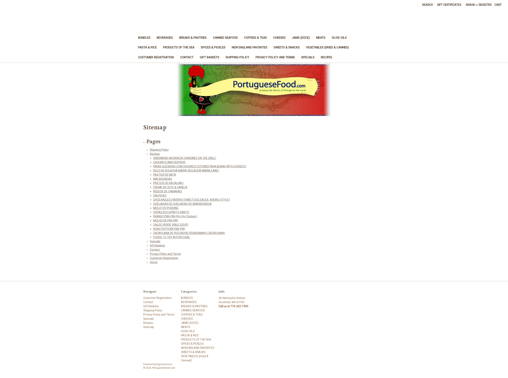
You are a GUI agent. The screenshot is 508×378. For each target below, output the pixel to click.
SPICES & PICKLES (213, 47)
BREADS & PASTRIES (193, 37)
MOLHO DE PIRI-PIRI (165, 220)
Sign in (470, 4)
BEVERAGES (165, 37)
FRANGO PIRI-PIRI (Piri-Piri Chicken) (175, 216)
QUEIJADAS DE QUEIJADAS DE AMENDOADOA (182, 203)
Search (427, 4)
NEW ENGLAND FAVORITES (249, 47)
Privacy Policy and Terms (275, 57)
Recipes (326, 57)
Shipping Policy (237, 57)
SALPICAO (159, 195)
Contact (186, 57)
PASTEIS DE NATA (164, 174)
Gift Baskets (209, 57)
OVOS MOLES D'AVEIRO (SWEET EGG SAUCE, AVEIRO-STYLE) (191, 199)
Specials (308, 57)
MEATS (320, 37)
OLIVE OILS (339, 37)
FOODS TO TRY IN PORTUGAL (171, 237)
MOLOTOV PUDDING (165, 208)
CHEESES (279, 37)
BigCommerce (164, 364)
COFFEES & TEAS (255, 37)
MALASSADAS (162, 178)
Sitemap (148, 327)
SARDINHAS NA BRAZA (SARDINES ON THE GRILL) (184, 158)
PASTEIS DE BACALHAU (168, 183)
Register (485, 4)
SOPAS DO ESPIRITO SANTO (171, 212)
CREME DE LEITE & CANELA (170, 187)
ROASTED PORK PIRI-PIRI (169, 228)
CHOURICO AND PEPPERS (169, 162)
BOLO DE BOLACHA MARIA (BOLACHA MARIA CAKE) (186, 170)
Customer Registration (156, 57)
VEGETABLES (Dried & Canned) (327, 47)
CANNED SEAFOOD (225, 37)
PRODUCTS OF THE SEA (178, 47)
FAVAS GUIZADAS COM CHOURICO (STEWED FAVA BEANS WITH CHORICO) (199, 166)
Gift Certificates (449, 4)
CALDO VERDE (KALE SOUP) (170, 224)
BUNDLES (144, 37)
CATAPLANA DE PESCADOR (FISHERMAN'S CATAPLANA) (189, 233)
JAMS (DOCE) (301, 37)
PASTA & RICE (147, 47)
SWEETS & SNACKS (287, 47)
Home (153, 262)
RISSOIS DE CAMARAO (167, 191)
